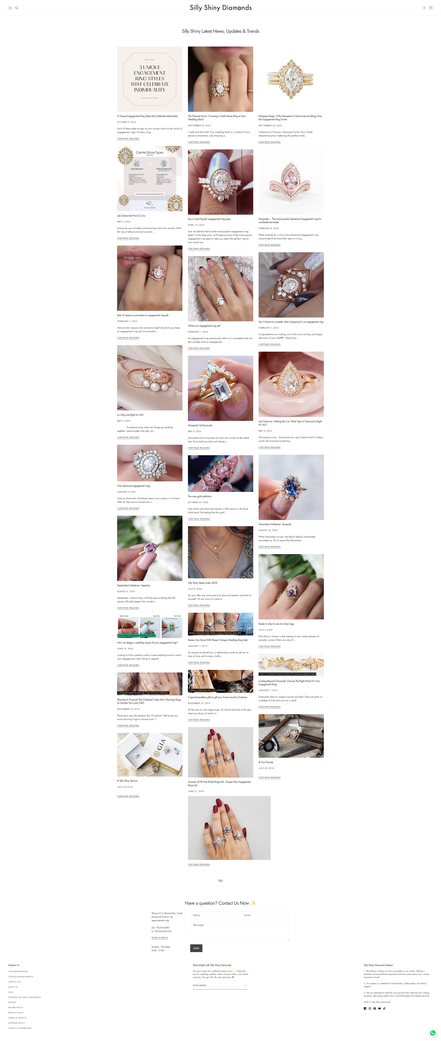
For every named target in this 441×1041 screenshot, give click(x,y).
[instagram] (369, 1008)
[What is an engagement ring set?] (220, 288)
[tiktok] (384, 1008)
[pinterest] (374, 1008)
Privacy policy (16, 1013)
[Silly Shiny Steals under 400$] (220, 552)
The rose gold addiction (200, 496)
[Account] (424, 8)
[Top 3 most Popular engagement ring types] (220, 182)
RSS (220, 880)
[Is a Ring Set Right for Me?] (149, 377)
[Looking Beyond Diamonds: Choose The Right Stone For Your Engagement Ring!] (291, 665)
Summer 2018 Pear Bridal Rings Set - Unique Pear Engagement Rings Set (219, 783)
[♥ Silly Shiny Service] (149, 755)
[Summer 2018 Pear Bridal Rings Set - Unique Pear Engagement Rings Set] (220, 752)
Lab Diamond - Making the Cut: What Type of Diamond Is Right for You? (290, 423)
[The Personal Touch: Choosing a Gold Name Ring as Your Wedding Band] (220, 79)
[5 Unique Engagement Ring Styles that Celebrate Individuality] (149, 79)
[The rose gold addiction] (220, 473)
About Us (13, 987)
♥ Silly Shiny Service (127, 781)
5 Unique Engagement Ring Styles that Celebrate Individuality (147, 116)
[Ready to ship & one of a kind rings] (291, 586)
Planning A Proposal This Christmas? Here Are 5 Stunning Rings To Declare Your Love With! (149, 701)
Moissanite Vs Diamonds (200, 425)
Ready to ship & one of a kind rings (276, 624)
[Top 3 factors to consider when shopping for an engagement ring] (291, 285)
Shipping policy (16, 1023)
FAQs (10, 992)
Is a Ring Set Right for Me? (130, 415)
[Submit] (245, 985)
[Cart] (431, 8)
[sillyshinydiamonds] (220, 8)
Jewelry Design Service (20, 977)
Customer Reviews (18, 971)
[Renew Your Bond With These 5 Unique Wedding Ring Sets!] (220, 624)
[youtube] (379, 1008)
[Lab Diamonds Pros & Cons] (149, 178)
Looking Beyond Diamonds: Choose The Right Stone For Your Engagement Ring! (289, 682)
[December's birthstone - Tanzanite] (291, 487)
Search (12, 1002)
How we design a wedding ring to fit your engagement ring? (147, 643)
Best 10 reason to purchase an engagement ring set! (142, 315)
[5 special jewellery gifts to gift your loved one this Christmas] (220, 681)
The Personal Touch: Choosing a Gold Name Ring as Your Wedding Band (216, 117)
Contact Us (14, 982)
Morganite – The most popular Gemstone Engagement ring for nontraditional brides (290, 220)
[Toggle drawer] (10, 8)
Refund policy (15, 1007)
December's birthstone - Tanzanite (275, 524)
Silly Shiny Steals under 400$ (202, 583)
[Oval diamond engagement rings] (149, 463)
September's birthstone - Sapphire (133, 585)
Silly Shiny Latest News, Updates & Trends (220, 31)
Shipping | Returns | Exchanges (24, 997)
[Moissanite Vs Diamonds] (220, 388)
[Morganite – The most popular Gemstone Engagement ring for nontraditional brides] (291, 182)
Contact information (20, 1028)
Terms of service (17, 1018)
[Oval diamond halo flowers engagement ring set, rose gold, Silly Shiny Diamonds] (149, 278)
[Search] (17, 8)
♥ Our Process (266, 762)
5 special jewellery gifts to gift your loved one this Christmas (217, 697)
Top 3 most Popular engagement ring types (209, 219)
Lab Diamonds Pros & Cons (131, 216)
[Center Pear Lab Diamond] (291, 384)
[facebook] (365, 1008)
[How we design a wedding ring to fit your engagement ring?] (149, 626)
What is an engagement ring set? (204, 326)
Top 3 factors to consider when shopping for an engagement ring (291, 322)
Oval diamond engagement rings (133, 486)
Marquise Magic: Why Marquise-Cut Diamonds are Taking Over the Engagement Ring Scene (290, 117)
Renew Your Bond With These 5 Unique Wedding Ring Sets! (218, 640)
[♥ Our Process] (291, 736)
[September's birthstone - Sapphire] (149, 548)
